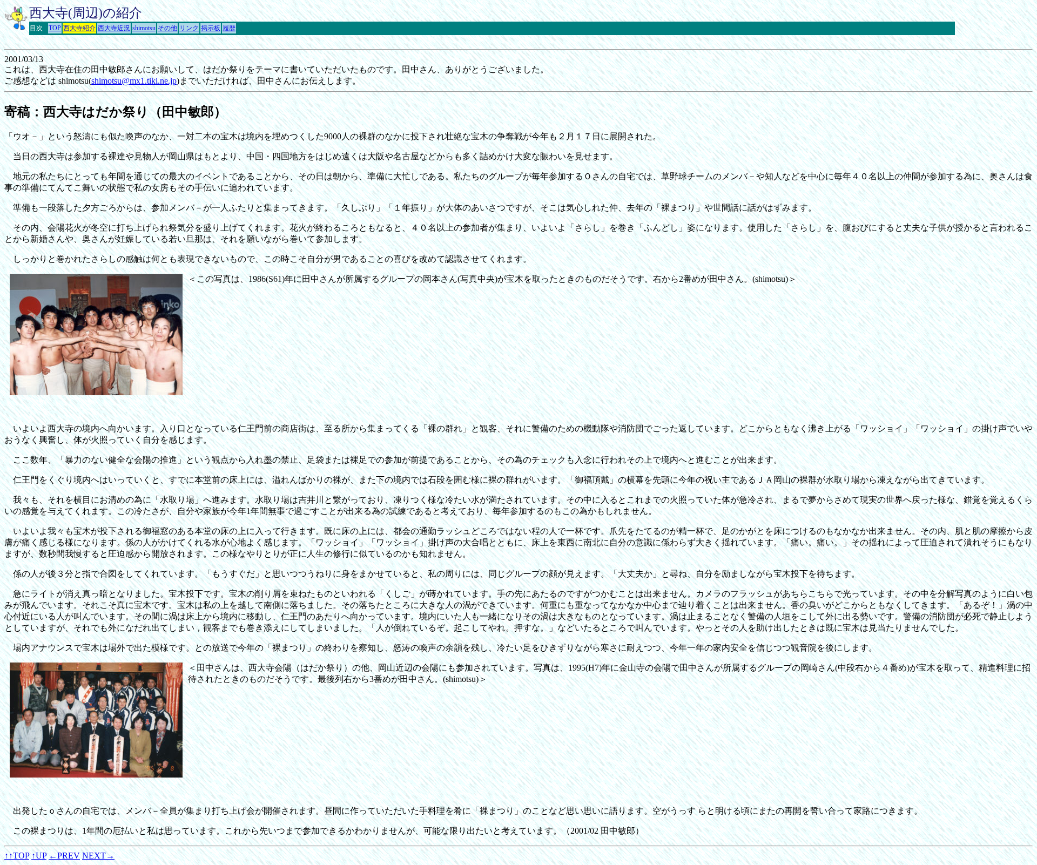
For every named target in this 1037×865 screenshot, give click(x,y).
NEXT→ (98, 855)
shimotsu (144, 28)
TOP (55, 28)
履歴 (229, 28)
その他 (167, 28)
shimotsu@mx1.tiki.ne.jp (134, 80)
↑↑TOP (16, 855)
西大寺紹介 (79, 28)
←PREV (64, 855)
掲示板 (210, 28)
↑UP (38, 855)
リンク (189, 28)
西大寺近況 (114, 28)
